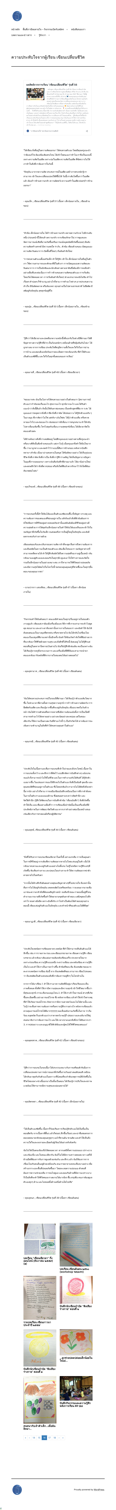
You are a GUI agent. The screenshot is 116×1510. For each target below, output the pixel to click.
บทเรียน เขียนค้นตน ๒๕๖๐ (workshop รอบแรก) (74, 1270)
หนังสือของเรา (78, 29)
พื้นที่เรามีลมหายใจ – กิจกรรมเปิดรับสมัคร (43, 29)
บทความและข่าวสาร (21, 35)
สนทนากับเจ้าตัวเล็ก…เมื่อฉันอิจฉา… (39, 1427)
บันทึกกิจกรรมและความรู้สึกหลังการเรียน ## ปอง (75, 1404)
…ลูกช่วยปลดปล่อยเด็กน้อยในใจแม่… (76, 1359)
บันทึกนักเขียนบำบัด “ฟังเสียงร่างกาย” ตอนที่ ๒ (76, 1307)
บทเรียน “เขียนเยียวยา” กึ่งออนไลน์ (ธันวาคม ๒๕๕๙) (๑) (38, 1261)
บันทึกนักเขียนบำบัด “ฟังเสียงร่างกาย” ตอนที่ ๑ (39, 1370)
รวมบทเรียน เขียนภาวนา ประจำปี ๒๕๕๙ (37, 1324)
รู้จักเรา (42, 35)
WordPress (99, 1489)
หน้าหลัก (15, 29)
